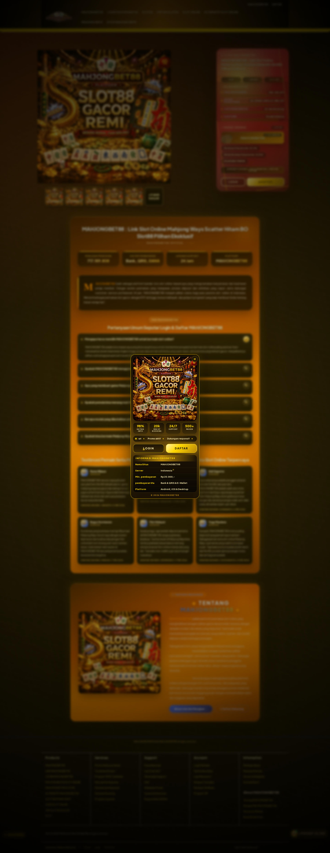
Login (148, 448)
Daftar (181, 448)
